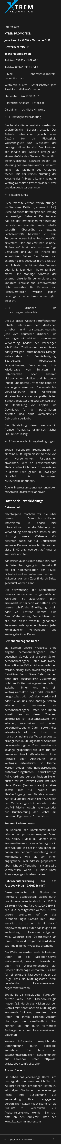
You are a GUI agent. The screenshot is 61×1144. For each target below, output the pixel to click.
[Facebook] (53, 1138)
